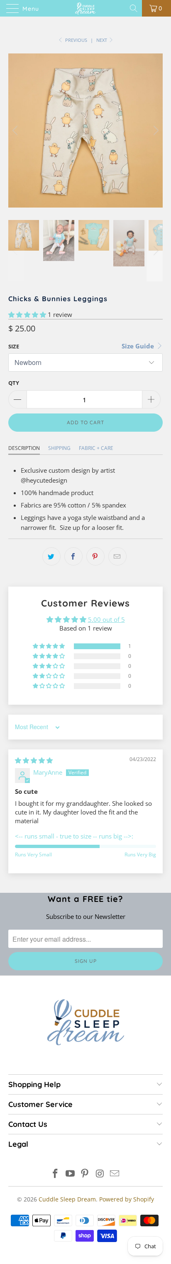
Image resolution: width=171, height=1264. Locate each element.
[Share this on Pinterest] (95, 556)
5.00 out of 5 (106, 619)
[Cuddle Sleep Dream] (85, 8)
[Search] (134, 8)
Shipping (59, 448)
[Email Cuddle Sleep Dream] (115, 1174)
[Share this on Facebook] (73, 556)
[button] (27, 314)
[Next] (155, 130)
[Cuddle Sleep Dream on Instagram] (100, 1174)
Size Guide (139, 346)
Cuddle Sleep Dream (67, 1199)
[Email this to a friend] (117, 556)
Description (24, 448)
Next (102, 40)
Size (13, 346)
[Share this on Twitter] (51, 556)
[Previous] (16, 130)
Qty (13, 383)
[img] (34, 760)
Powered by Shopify (126, 1199)
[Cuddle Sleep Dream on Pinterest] (85, 1174)
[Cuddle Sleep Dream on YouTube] (70, 1174)
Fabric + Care (96, 448)
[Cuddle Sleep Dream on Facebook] (55, 1174)
